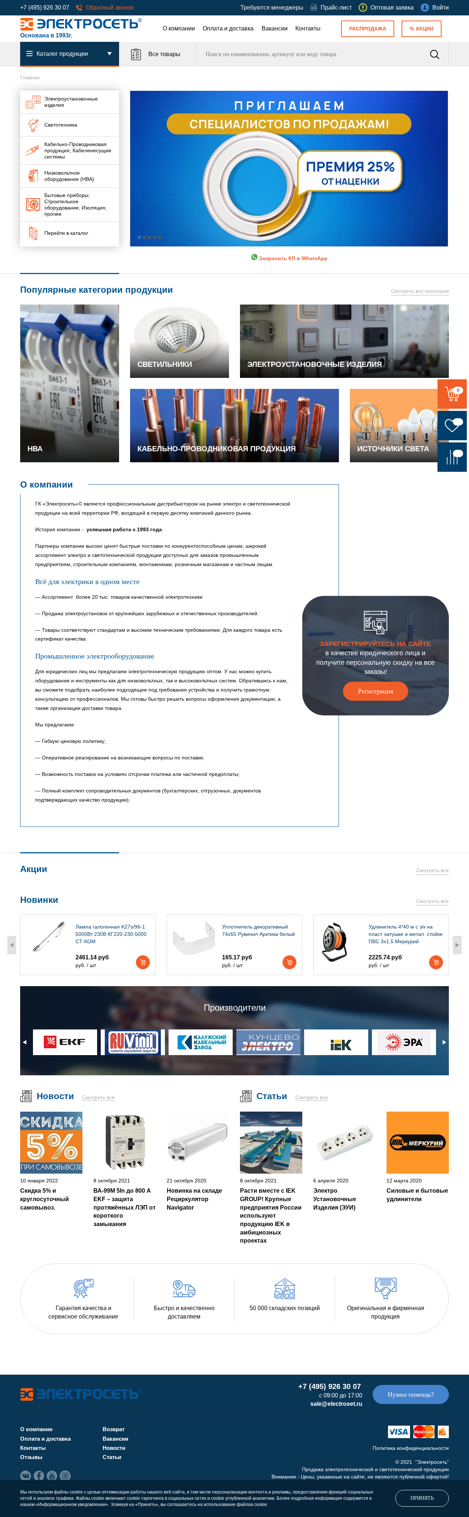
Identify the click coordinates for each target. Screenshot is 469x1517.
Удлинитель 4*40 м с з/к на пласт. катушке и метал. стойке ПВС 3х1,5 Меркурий (406, 934)
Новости (114, 1448)
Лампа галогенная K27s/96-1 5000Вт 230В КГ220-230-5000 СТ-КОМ (111, 934)
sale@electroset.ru (336, 1404)
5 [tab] (159, 237)
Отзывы (31, 1457)
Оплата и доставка (228, 28)
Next (457, 945)
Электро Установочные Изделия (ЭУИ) (334, 1199)
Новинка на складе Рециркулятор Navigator (194, 1199)
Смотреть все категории (420, 291)
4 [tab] (154, 237)
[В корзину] (143, 962)
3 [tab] (149, 237)
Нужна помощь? (411, 1394)
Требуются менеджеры (271, 7)
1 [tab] (139, 237)
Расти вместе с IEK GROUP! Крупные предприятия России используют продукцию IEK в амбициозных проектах (271, 1216)
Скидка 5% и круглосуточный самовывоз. (44, 1199)
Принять (422, 1498)
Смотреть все (432, 870)
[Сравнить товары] (452, 457)
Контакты (308, 28)
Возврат (114, 1429)
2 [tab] (144, 237)
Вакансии (275, 28)
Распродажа (367, 29)
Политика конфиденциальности (411, 1448)
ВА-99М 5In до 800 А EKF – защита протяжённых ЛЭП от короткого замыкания (124, 1207)
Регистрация (375, 691)
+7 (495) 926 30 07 (44, 7)
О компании (179, 28)
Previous (11, 945)
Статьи (112, 1457)
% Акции (421, 29)
